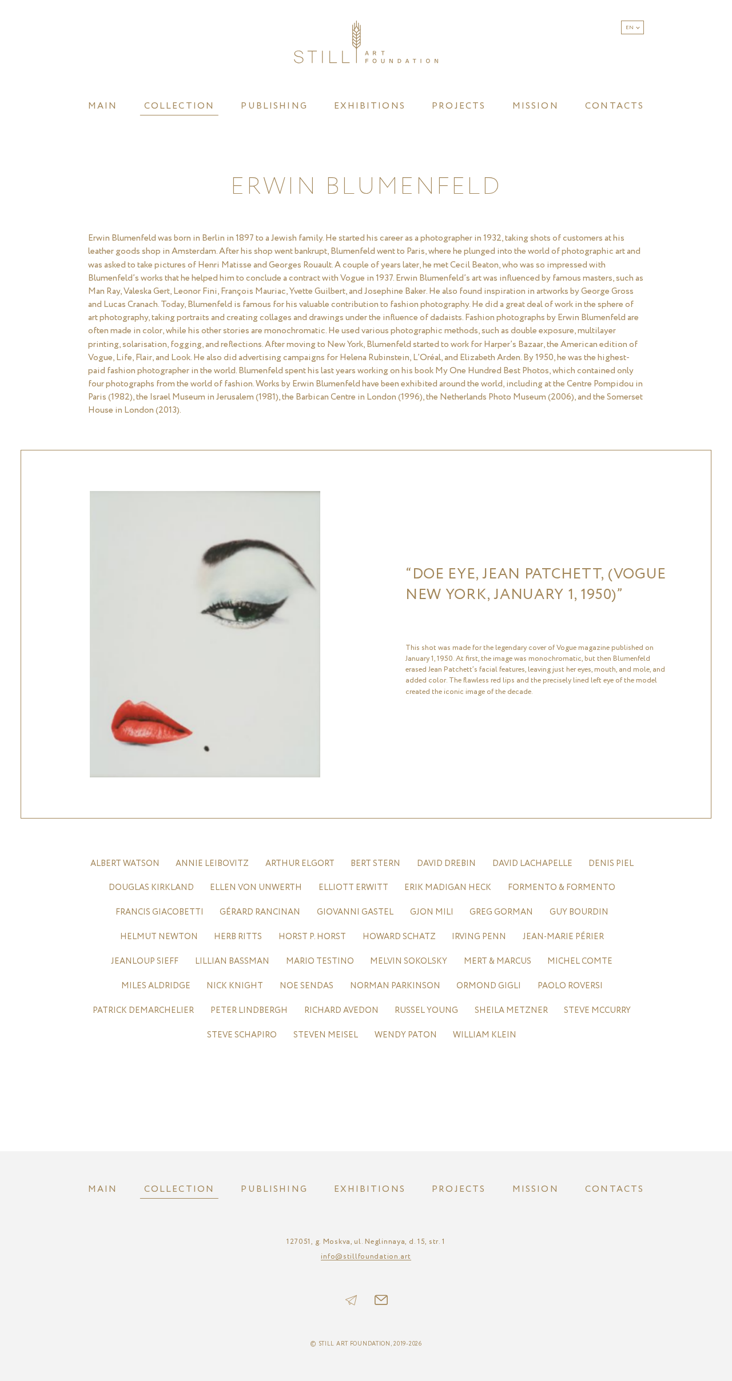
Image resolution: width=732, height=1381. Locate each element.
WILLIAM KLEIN (484, 1035)
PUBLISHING (274, 106)
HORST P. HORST (312, 937)
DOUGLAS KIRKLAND (151, 887)
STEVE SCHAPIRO (242, 1035)
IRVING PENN (479, 937)
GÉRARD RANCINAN (260, 912)
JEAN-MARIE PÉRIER (563, 937)
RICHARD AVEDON (341, 1010)
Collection (179, 106)
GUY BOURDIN (579, 912)
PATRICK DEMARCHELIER (143, 1010)
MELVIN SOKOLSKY (408, 961)
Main (103, 106)
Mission (535, 106)
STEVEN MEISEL (325, 1035)
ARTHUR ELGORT (300, 863)
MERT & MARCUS (497, 961)
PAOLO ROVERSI (570, 986)
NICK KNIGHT (234, 986)
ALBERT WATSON (125, 863)
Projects (459, 106)
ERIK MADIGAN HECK (447, 887)
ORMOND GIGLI (488, 986)
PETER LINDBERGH (249, 1010)
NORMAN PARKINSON (395, 986)
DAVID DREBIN (446, 863)
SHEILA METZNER (511, 1010)
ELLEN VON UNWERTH (256, 887)
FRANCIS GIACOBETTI (160, 912)
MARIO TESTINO (320, 961)
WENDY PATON (406, 1035)
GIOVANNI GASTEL (355, 912)
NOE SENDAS (306, 986)
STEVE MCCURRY (597, 1010)
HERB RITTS (238, 937)
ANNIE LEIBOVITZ (212, 863)
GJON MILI (431, 912)
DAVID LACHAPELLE (532, 863)
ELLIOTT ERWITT (353, 887)
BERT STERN (375, 863)
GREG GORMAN (501, 912)
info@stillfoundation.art (366, 1257)
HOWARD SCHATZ (399, 937)
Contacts (614, 106)
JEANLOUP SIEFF (144, 961)
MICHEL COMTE (579, 961)
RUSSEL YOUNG (426, 1010)
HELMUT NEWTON (159, 937)
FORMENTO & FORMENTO (561, 887)
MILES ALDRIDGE (155, 986)
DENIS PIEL (611, 863)
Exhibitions (369, 106)
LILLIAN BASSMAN (232, 961)
